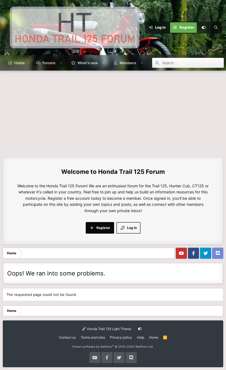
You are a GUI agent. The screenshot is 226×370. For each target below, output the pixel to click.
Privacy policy (121, 337)
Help (140, 337)
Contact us (67, 337)
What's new (87, 63)
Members (128, 63)
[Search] (216, 27)
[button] (61, 62)
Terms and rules (93, 337)
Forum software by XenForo (113, 347)
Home (19, 63)
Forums (48, 63)
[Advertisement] (113, 111)
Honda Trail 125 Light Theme (108, 329)
